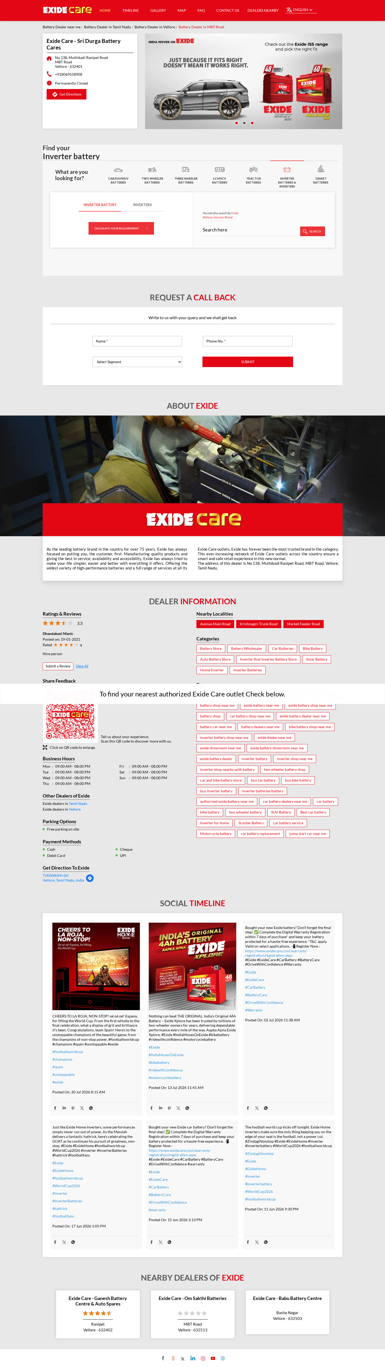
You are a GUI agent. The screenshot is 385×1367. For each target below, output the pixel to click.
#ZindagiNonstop (259, 1153)
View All (82, 666)
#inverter (60, 1193)
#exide (57, 1082)
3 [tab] (251, 122)
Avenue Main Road (215, 624)
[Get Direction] (90, 881)
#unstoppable (63, 1074)
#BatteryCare (256, 995)
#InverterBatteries (67, 1201)
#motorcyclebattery (165, 1077)
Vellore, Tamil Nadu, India (63, 880)
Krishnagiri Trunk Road (259, 624)
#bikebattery (159, 1062)
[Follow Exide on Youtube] (212, 1358)
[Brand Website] (222, 1358)
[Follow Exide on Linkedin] (192, 1358)
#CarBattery (255, 987)
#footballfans (63, 1216)
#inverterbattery (258, 1184)
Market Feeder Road (303, 624)
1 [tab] (236, 122)
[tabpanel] (244, 81)
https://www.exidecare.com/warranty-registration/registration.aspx (276, 953)
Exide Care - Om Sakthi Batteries (193, 1298)
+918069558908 (68, 74)
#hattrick (59, 1208)
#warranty (157, 1210)
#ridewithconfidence (166, 1070)
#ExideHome (62, 1170)
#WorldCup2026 (66, 1185)
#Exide (154, 1047)
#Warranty (254, 1010)
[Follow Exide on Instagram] (202, 1358)
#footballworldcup (67, 1051)
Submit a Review (58, 666)
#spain (57, 1067)
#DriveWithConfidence (264, 1002)
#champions (62, 1059)
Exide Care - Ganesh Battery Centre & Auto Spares (98, 1301)
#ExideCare (254, 979)
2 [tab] (244, 122)
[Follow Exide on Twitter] (182, 1358)
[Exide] (67, 10)
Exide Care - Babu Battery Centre (287, 1298)
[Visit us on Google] (172, 1358)
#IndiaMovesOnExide (166, 1055)
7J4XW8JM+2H (56, 875)
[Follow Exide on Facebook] (162, 1358)
